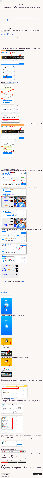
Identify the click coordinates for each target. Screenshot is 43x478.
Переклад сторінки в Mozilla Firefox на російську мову (8, 33)
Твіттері (25, 458)
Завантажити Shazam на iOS (4, 292)
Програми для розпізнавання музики (10, 464)
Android (16, 280)
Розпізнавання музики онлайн (9, 469)
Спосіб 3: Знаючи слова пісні (6, 21)
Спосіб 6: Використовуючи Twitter (7, 23)
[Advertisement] (21, 13)
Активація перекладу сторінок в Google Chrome (7, 35)
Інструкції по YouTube (4, 2)
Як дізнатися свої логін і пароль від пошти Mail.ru (11, 82)
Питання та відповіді (5, 24)
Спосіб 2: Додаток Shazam (6, 20)
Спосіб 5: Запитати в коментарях (7, 22)
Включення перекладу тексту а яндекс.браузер (7, 34)
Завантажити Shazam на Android (5, 291)
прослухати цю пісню (11, 398)
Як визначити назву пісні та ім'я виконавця (8, 19)
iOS (17, 280)
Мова (39, 476)
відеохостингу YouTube (12, 6)
